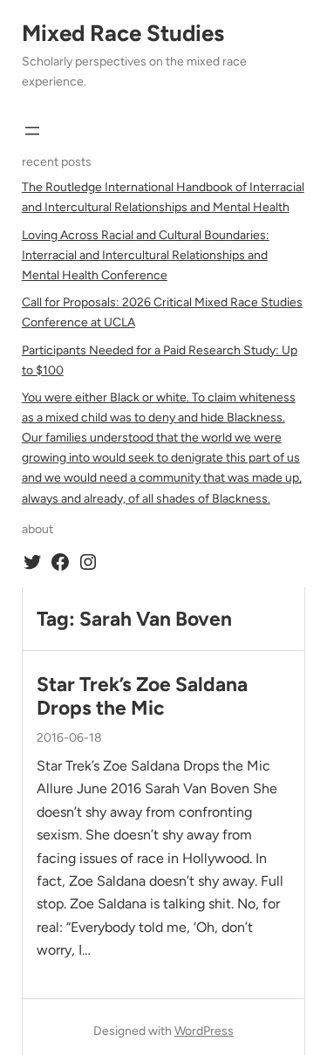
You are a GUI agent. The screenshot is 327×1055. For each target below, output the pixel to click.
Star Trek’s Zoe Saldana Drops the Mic (142, 696)
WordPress (204, 1031)
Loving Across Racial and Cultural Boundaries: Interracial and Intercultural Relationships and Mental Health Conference (145, 255)
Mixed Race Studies (123, 33)
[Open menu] (32, 130)
